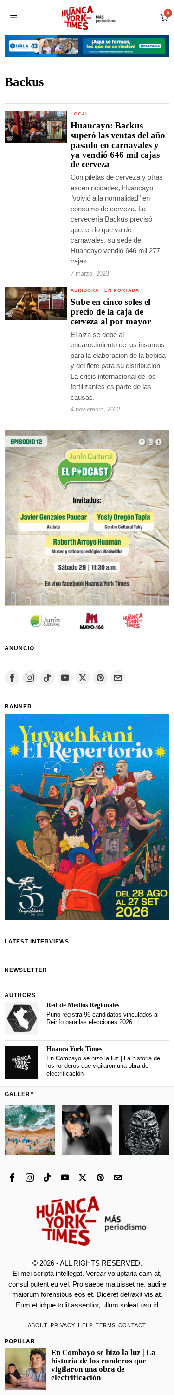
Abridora (85, 290)
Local (80, 113)
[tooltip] (12, 677)
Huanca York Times (74, 1048)
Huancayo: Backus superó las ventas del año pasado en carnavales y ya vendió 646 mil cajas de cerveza (118, 145)
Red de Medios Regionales (82, 1005)
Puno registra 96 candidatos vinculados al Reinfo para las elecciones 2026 (102, 1018)
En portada (121, 290)
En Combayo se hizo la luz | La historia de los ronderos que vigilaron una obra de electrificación (103, 1066)
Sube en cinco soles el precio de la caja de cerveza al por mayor (111, 311)
